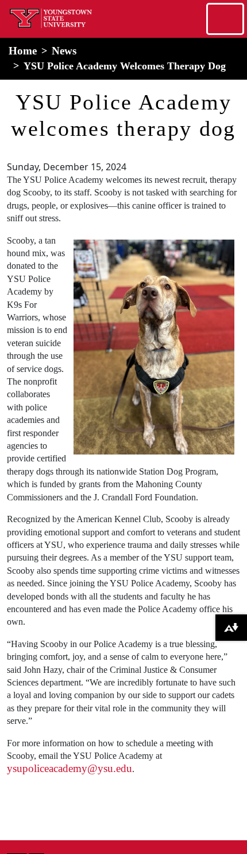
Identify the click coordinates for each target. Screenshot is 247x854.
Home (23, 51)
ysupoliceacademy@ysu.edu (69, 768)
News (64, 51)
